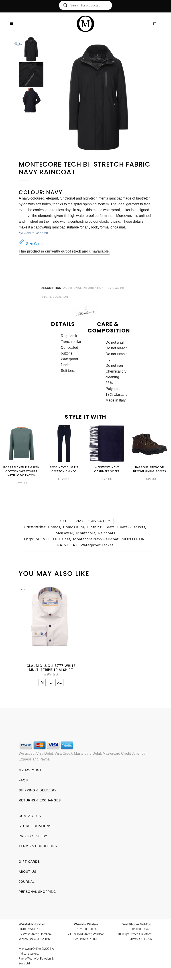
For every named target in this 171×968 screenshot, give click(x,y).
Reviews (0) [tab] (115, 287)
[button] (81, 44)
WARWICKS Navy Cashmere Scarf (107, 469)
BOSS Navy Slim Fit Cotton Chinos (64, 469)
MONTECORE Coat (53, 539)
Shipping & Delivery (38, 790)
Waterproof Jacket (96, 545)
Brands (54, 527)
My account (30, 770)
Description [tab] (51, 287)
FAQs (23, 780)
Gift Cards (29, 861)
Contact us (30, 816)
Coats (109, 527)
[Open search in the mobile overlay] (85, 5)
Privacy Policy (33, 836)
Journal (27, 881)
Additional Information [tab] (83, 287)
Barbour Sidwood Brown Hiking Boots (149, 469)
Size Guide (35, 244)
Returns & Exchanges (40, 800)
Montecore (86, 533)
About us (27, 871)
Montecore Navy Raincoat (96, 539)
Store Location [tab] (55, 296)
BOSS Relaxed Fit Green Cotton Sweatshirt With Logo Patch (21, 471)
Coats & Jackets (131, 527)
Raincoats (106, 533)
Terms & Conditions (38, 846)
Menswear (64, 533)
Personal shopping (37, 891)
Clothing (94, 527)
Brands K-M (73, 527)
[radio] (42, 682)
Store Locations (35, 826)
